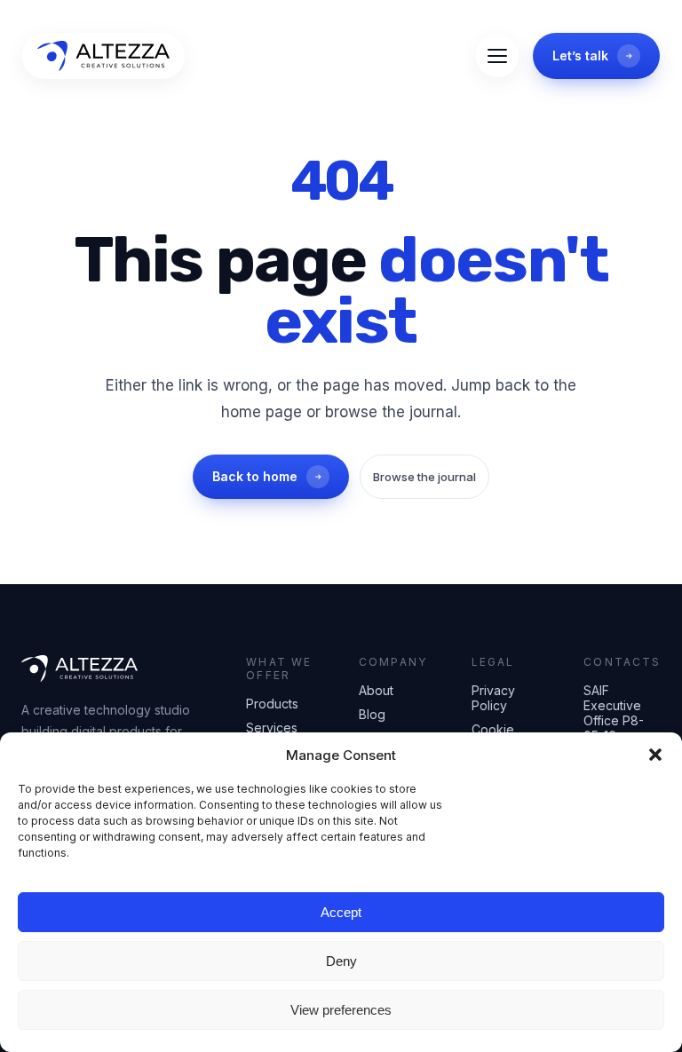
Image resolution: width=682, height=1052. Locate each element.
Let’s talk (580, 55)
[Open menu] (497, 56)
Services (271, 727)
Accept (341, 912)
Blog (372, 714)
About (376, 690)
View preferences (341, 1009)
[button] (655, 754)
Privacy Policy (493, 698)
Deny (341, 961)
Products (272, 703)
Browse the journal (424, 477)
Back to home (254, 476)
